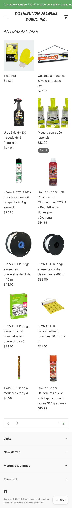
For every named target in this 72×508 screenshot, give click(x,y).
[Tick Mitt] (19, 55)
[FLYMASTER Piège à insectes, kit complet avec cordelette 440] (19, 306)
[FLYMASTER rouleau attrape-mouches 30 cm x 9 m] (53, 306)
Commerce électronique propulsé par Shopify (24, 503)
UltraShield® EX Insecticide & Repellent (15, 138)
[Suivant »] (17, 423)
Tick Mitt (10, 75)
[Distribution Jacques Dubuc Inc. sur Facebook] (5, 491)
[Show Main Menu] (6, 17)
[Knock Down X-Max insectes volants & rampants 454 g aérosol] (19, 172)
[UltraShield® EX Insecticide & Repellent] (19, 112)
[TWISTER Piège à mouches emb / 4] (19, 368)
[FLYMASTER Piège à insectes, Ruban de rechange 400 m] (53, 244)
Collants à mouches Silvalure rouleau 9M (51, 81)
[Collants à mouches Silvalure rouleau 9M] (53, 55)
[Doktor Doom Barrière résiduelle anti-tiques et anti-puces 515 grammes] (53, 368)
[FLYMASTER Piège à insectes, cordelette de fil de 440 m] (19, 244)
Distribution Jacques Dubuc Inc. (35, 499)
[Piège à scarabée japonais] (53, 112)
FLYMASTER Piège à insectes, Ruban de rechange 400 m (51, 269)
